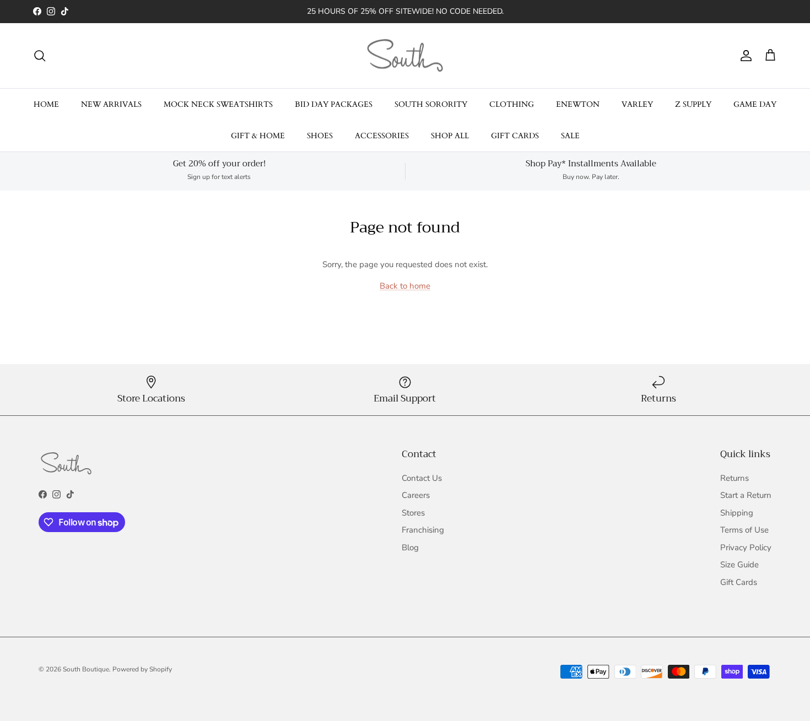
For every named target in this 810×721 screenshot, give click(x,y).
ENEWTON (578, 104)
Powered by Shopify (142, 669)
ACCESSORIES (382, 136)
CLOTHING (511, 104)
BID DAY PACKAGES (333, 104)
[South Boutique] (405, 56)
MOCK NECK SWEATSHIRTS (218, 104)
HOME (46, 104)
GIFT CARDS (515, 136)
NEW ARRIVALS (111, 104)
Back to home (405, 285)
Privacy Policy (745, 547)
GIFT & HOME (258, 136)
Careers (416, 495)
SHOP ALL (450, 136)
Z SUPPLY (693, 104)
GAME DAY (754, 104)
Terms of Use (744, 529)
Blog (410, 547)
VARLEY (637, 104)
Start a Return (745, 495)
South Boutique (86, 669)
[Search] (39, 55)
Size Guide (739, 564)
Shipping (736, 512)
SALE (570, 136)
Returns (734, 478)
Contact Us (422, 478)
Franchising (423, 529)
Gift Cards (738, 582)
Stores (413, 512)
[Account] (744, 55)
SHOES (320, 136)
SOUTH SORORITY (431, 104)
